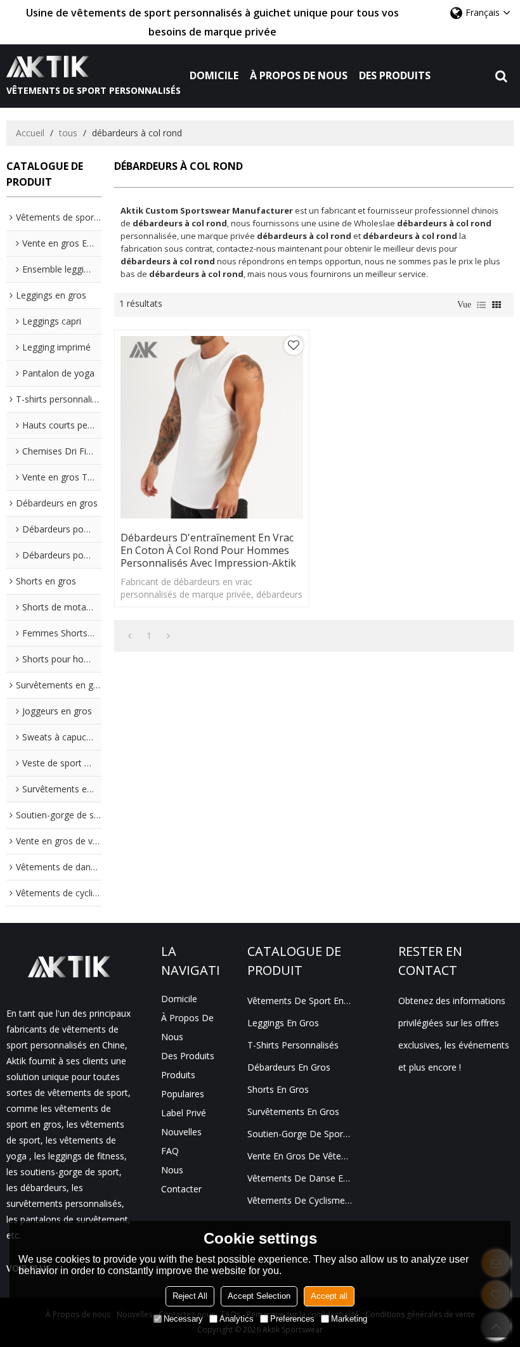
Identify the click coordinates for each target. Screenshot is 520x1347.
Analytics (236, 1319)
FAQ (170, 1151)
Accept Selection (259, 1296)
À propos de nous (299, 75)
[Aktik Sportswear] (93, 66)
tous (68, 133)
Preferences (292, 1319)
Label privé (183, 1113)
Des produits (395, 75)
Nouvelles (181, 1132)
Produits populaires (182, 1084)
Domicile (214, 75)
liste (481, 305)
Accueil (30, 133)
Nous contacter (181, 1179)
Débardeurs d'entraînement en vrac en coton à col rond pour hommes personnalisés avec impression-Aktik (208, 550)
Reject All (189, 1296)
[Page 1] (130, 635)
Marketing (349, 1319)
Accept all (329, 1296)
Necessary (183, 1319)
